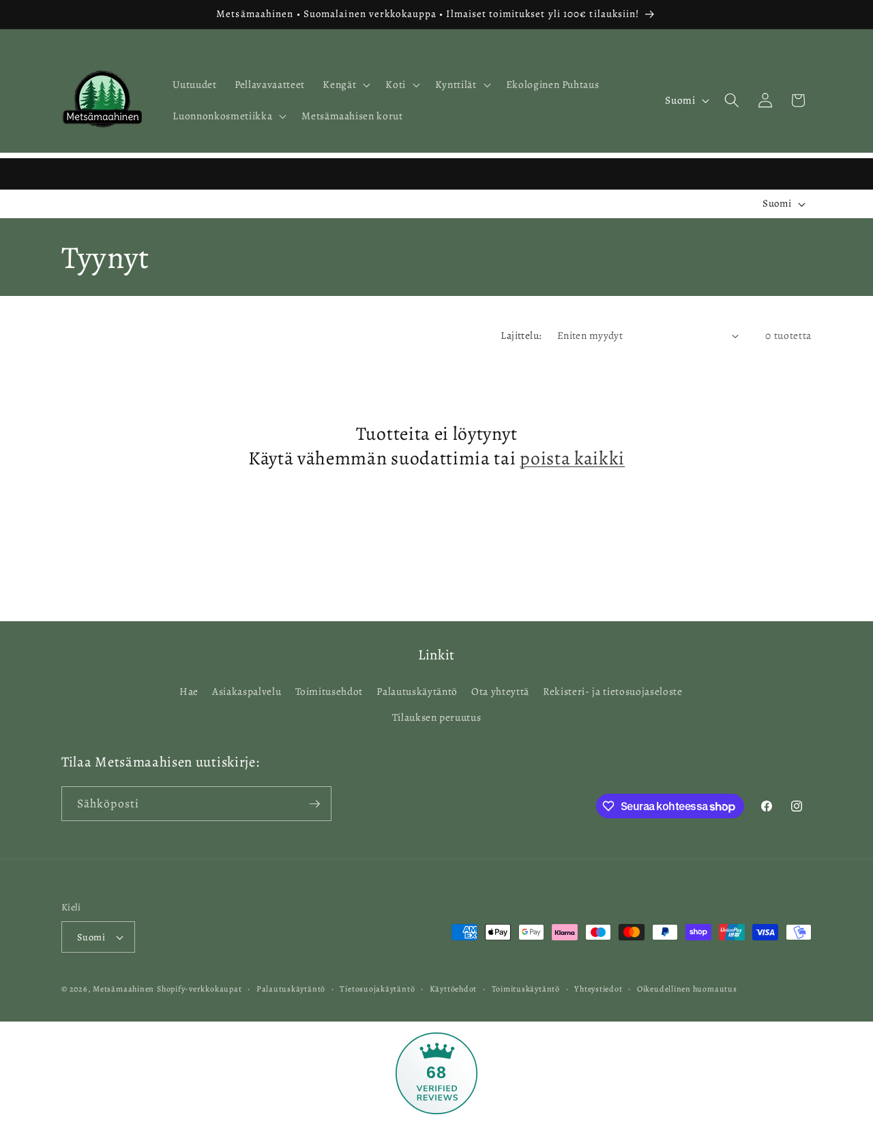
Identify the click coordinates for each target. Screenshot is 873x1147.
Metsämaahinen (123, 988)
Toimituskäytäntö (526, 988)
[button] (345, 84)
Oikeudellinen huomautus (687, 988)
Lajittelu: (521, 335)
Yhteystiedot (598, 988)
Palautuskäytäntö (417, 691)
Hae (188, 691)
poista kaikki (572, 459)
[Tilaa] (314, 804)
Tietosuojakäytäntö (377, 988)
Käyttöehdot (453, 988)
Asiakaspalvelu (246, 691)
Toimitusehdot (329, 691)
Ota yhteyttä (500, 691)
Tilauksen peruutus (437, 717)
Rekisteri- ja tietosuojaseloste (612, 691)
